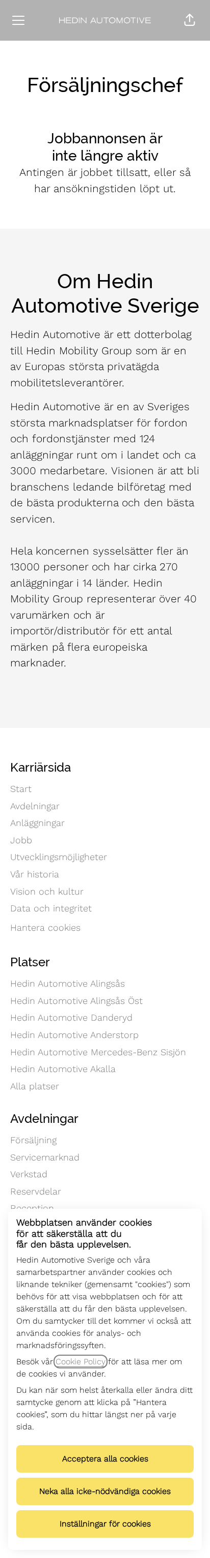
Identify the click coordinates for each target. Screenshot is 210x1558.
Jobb (21, 840)
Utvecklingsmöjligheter (58, 856)
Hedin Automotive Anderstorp (74, 1034)
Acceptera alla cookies (105, 1458)
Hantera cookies (45, 927)
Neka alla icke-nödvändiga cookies (105, 1491)
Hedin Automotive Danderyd (71, 1017)
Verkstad (28, 1174)
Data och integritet (51, 908)
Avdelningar (35, 806)
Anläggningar (37, 822)
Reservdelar (35, 1191)
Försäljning (33, 1140)
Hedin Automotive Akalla (63, 1068)
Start (21, 788)
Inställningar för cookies (105, 1524)
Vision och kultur (47, 891)
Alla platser (34, 1086)
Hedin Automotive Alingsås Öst (76, 1000)
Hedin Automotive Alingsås (67, 983)
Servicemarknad (45, 1157)
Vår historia (34, 874)
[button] (189, 20)
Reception (32, 1208)
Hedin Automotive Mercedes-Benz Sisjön (98, 1052)
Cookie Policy (81, 1361)
